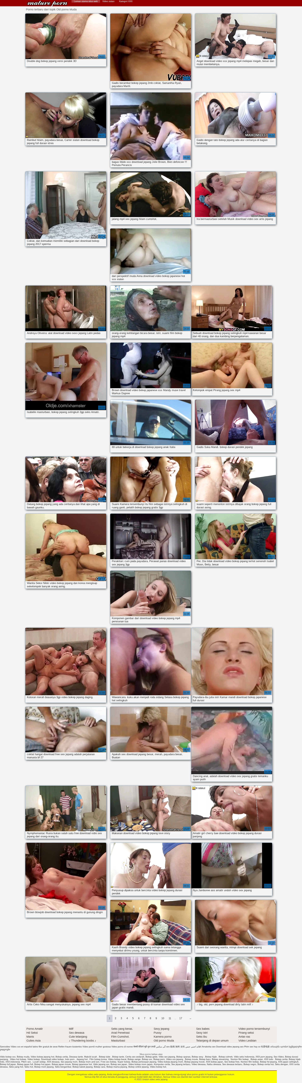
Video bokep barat (117, 1059)
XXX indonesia (13, 1061)
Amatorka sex (208, 1046)
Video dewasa (199, 1064)
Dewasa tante (76, 1056)
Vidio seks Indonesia (244, 1056)
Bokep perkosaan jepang (143, 1061)
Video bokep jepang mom (170, 1061)
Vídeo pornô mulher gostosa (96, 1046)
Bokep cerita (62, 1056)
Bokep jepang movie (194, 1061)
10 (162, 1018)
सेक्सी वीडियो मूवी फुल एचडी (144, 1046)
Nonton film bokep (240, 1059)
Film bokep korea (98, 1059)
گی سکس (161, 1046)
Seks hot (28, 1067)
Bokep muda (23, 1056)
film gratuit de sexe (48, 1046)
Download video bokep (52, 1059)
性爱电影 (265, 1046)
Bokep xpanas (183, 1056)
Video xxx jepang (175, 1059)
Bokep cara (99, 1067)
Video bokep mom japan (140, 1064)
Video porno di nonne (122, 1046)
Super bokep (123, 1061)
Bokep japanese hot (82, 1064)
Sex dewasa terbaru (232, 1064)
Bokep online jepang (138, 1067)
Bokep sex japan (119, 1064)
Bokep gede (151, 1056)
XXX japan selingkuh (288, 1061)
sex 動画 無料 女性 (175, 1046)
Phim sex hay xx (252, 1046)
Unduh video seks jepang (47, 3)
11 (170, 1018)
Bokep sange (134, 1059)
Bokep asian (257, 1059)
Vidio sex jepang (167, 1056)
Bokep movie (191, 1059)
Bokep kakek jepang (83, 1067)
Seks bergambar (63, 1067)
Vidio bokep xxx (8, 1056)
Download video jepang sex (229, 1046)
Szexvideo (5, 1046)
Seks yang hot (16, 1067)
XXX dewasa (53, 1061)
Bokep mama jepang (116, 1067)
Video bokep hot (158, 1067)
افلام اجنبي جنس (193, 1046)
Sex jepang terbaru (180, 1064)
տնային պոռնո (279, 1046)
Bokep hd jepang (268, 1061)
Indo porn (70, 1059)
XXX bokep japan (214, 1061)
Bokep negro (249, 1064)
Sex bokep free (231, 1061)
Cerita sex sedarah (134, 1056)
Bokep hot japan (42, 1064)
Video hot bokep (18, 1059)
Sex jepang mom (69, 1061)
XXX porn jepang (264, 1056)
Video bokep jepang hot (42, 1056)
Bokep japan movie (61, 1064)
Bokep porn (159, 1059)
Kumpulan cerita (162, 1064)
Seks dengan (281, 1064)
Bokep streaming (220, 1059)
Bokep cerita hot (265, 1064)
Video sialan (108, 1)
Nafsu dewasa (214, 1064)
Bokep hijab (211, 1056)
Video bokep (33, 1059)
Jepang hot (82, 1059)
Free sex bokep (108, 1061)
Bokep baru (205, 1059)
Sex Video (279, 1056)
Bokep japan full (25, 1064)
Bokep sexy (198, 1056)
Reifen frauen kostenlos (70, 1046)
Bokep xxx (147, 1059)
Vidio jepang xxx (101, 1064)
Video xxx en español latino (24, 1046)
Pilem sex (26, 1061)
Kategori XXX (125, 1)
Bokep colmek (226, 1056)
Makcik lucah (91, 1056)
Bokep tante (118, 1056)
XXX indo (269, 1059)
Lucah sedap (39, 1061)
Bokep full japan (8, 1064)
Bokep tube (105, 1056)
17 (180, 1018)
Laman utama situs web (86, 1)
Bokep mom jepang (44, 1067)
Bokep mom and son (89, 1061)
